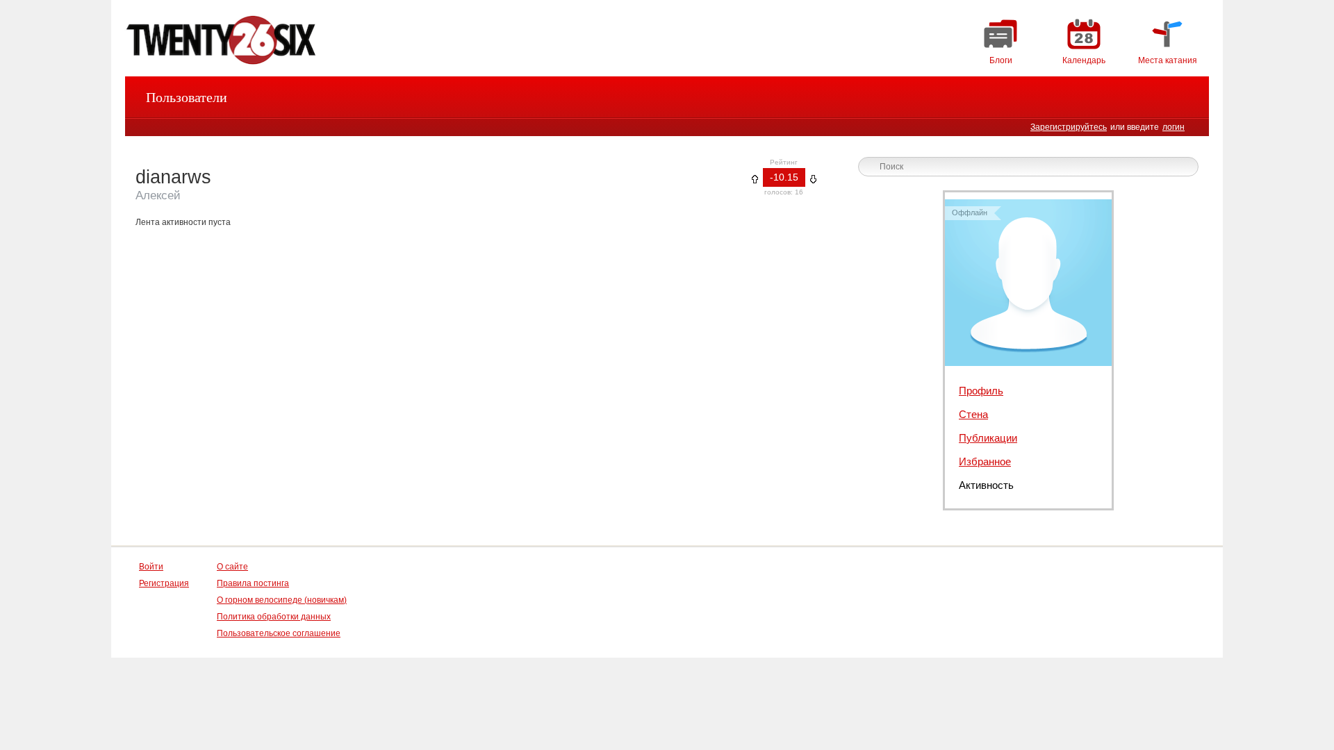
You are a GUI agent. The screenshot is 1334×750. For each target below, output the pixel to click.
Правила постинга (253, 583)
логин (1173, 127)
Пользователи (186, 97)
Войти (151, 567)
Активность (986, 485)
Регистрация (164, 583)
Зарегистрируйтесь (1068, 127)
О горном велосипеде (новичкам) (282, 600)
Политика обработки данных (274, 617)
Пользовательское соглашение (278, 633)
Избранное (985, 461)
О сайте (232, 567)
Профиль (981, 391)
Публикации (988, 438)
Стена (973, 414)
